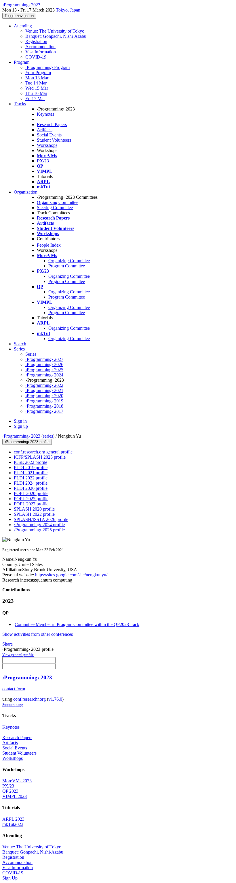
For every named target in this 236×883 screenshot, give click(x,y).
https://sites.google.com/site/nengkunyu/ (70, 574)
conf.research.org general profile (43, 451)
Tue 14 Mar (36, 82)
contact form (13, 688)
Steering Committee (55, 207)
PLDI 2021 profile (30, 472)
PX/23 (8, 785)
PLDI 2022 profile (30, 477)
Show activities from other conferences (37, 634)
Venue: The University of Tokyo (54, 31)
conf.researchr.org (29, 699)
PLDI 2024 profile (30, 483)
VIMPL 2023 (14, 796)
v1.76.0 (55, 699)
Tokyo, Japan (68, 10)
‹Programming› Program (47, 67)
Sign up (21, 426)
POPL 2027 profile (31, 503)
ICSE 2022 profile (30, 462)
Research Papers (52, 124)
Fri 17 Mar (35, 98)
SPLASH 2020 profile (34, 509)
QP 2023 (10, 791)
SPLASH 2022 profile (34, 514)
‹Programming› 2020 (44, 395)
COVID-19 (35, 57)
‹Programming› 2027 (44, 359)
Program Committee (66, 265)
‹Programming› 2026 (44, 364)
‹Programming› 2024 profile (39, 524)
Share (7, 644)
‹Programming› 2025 (44, 369)
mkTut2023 (12, 824)
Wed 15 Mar (36, 88)
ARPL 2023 (13, 819)
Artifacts (44, 129)
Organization (25, 192)
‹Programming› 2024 (44, 374)
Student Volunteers (54, 140)
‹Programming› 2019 (44, 400)
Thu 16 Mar (36, 93)
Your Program (38, 72)
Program (21, 62)
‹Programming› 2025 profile (39, 529)
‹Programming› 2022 (44, 385)
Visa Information (40, 51)
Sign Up (10, 877)
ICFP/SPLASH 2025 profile (40, 457)
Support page (12, 704)
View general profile (18, 655)
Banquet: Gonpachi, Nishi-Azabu (55, 36)
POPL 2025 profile (31, 498)
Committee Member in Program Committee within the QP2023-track (77, 624)
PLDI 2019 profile (30, 467)
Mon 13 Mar (36, 77)
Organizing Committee (57, 202)
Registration (36, 41)
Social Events (49, 134)
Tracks (20, 103)
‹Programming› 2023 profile (27, 442)
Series (30, 354)
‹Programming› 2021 (44, 390)
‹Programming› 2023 (21, 436)
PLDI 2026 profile (30, 488)
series (48, 436)
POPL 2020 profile (31, 493)
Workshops (47, 145)
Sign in (20, 421)
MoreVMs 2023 (17, 780)
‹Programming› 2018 (44, 406)
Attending (23, 25)
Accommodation (40, 46)
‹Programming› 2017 (44, 411)
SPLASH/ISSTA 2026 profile (41, 519)
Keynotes (45, 114)
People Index (49, 245)
